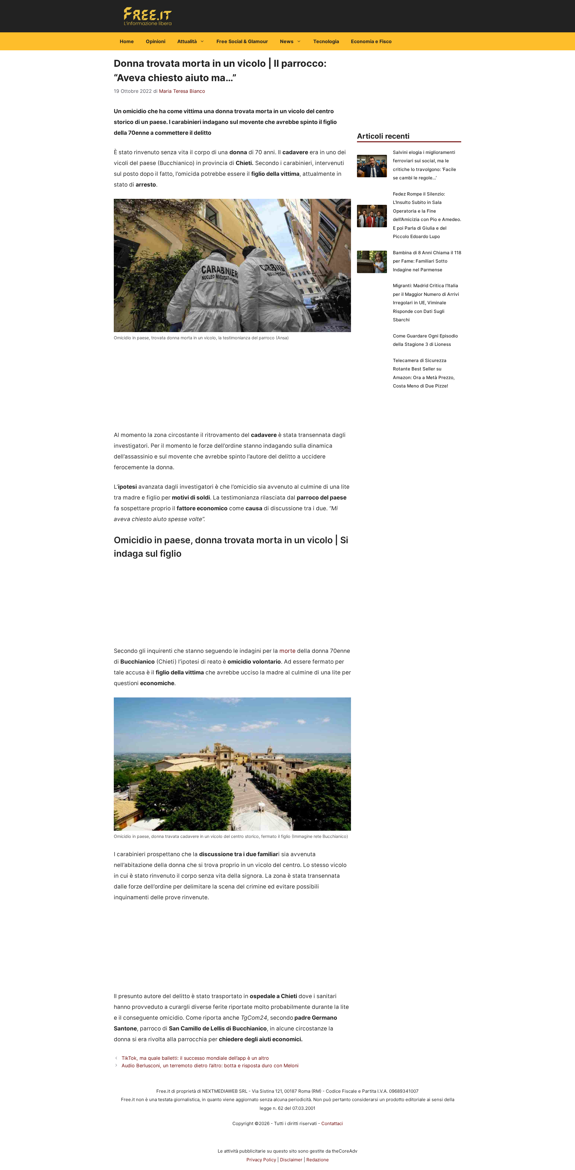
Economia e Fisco (371, 41)
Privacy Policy (261, 1160)
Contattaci (332, 1123)
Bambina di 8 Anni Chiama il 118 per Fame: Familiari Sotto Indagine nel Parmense (427, 261)
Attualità (187, 41)
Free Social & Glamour (242, 41)
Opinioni (155, 41)
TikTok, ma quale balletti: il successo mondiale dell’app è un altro (195, 1058)
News (286, 41)
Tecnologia (326, 41)
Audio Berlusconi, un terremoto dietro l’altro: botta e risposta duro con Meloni (210, 1065)
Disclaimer (291, 1160)
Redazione (317, 1160)
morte (287, 650)
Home (127, 41)
